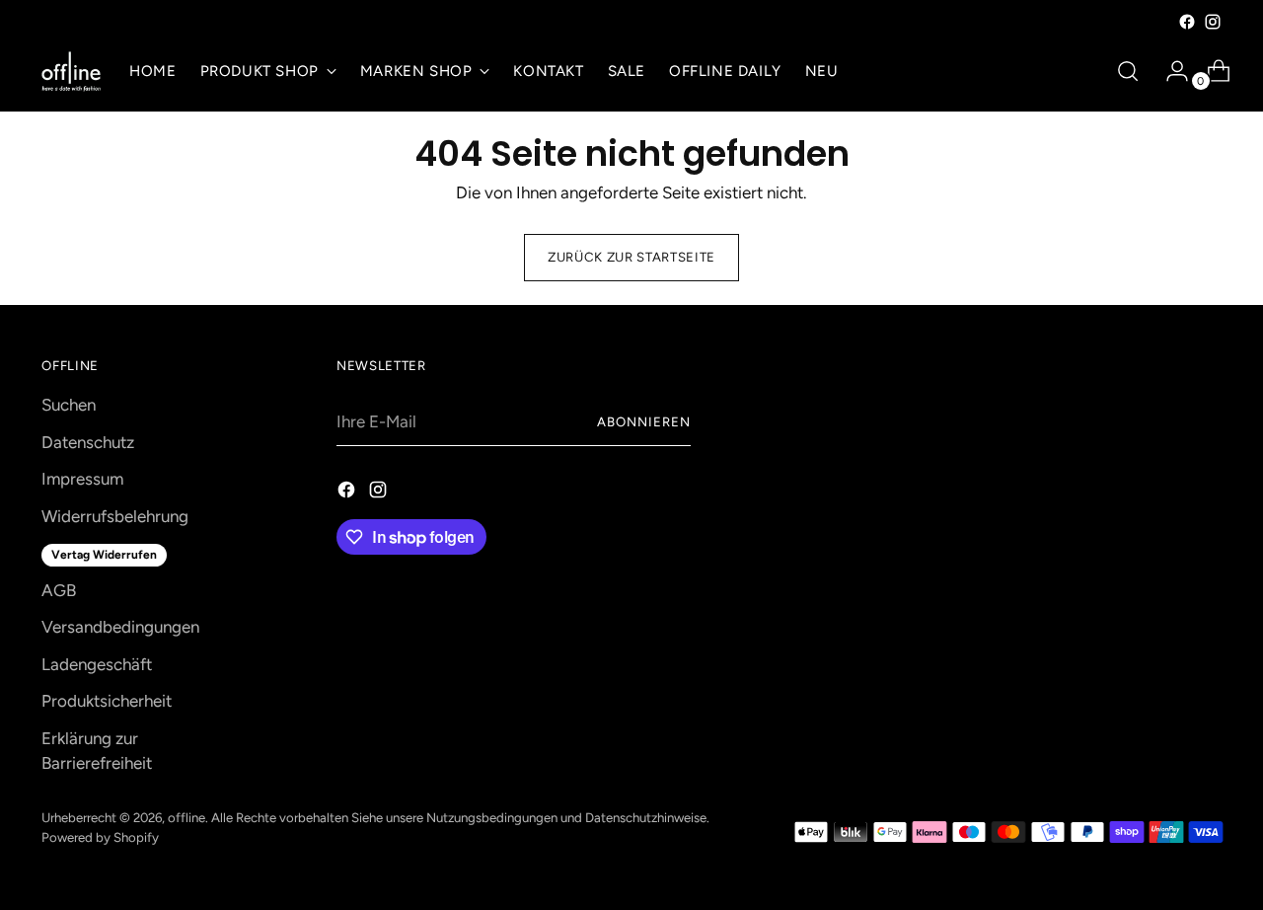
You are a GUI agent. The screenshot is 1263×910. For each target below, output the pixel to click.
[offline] (71, 71)
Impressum (82, 479)
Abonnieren (644, 421)
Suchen (68, 405)
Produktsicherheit (106, 701)
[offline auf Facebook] (1187, 22)
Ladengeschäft (96, 664)
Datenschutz (87, 442)
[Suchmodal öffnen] (1128, 71)
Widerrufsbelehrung (114, 516)
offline (186, 817)
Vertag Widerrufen (104, 555)
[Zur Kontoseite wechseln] (1169, 71)
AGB (58, 590)
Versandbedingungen (120, 627)
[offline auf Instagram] (1213, 22)
